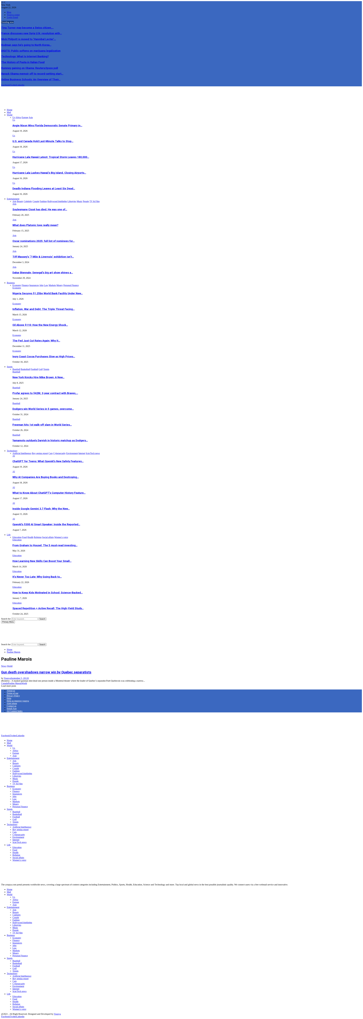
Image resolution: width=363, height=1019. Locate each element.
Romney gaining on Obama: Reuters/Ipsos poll (29, 68)
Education (17, 540)
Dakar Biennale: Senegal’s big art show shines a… (42, 272)
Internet (15, 840)
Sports (9, 366)
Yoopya (7, 678)
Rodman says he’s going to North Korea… (26, 45)
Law (14, 799)
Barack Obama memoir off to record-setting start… (32, 73)
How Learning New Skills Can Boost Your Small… (41, 561)
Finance (16, 791)
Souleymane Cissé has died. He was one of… (39, 209)
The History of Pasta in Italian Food (23, 62)
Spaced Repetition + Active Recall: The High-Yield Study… (48, 608)
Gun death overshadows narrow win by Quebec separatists (46, 672)
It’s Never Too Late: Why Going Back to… (37, 576)
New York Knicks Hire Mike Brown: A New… (38, 377)
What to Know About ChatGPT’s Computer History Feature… (49, 492)
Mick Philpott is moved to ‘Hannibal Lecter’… (28, 39)
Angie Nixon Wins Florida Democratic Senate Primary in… (47, 125)
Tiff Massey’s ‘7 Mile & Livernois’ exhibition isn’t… (43, 256)
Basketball (17, 814)
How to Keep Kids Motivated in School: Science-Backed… (47, 592)
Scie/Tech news (19, 842)
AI (13, 456)
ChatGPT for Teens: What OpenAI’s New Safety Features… (48, 461)
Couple (15, 768)
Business (11, 283)
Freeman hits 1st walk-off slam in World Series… (42, 424)
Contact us (11, 706)
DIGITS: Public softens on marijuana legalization (31, 50)
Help (9, 698)
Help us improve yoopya (18, 701)
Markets (16, 801)
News (3, 666)
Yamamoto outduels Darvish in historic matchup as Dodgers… (50, 440)
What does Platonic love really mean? (35, 225)
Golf (14, 819)
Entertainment (13, 199)
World (9, 115)
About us (11, 690)
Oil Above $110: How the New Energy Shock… (40, 325)
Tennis (15, 822)
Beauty (15, 763)
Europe (15, 753)
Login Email (12, 17)
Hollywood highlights (22, 773)
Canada (4, 683)
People (15, 781)
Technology (12, 451)
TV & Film (17, 783)
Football (16, 817)
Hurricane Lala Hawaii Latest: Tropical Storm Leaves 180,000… (50, 157)
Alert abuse (12, 703)
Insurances (17, 794)
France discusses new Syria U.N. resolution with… (31, 33)
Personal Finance (20, 806)
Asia (14, 755)
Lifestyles (16, 776)
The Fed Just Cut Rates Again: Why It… (36, 340)
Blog (9, 12)
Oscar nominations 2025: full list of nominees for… (43, 241)
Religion (16, 855)
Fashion (16, 771)
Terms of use (12, 693)
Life (8, 534)
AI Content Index (15, 711)
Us (13, 120)
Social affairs (18, 857)
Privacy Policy (13, 696)
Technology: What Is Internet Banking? (25, 56)
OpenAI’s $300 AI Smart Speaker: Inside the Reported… (46, 524)
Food (14, 850)
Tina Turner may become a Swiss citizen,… (27, 27)
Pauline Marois (14, 683)
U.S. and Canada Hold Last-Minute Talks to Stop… (42, 141)
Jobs (14, 796)
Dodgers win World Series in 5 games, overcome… (43, 408)
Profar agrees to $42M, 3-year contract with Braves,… (45, 393)
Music (15, 778)
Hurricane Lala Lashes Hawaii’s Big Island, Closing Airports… (49, 172)
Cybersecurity (18, 834)
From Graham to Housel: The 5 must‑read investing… (44, 545)
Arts (14, 204)
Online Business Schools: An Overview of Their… (31, 79)
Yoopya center (13, 15)
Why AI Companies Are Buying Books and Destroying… (45, 477)
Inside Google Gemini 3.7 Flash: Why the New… (41, 508)
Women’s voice (19, 860)
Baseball (16, 372)
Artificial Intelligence (21, 827)
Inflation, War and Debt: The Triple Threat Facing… (43, 309)
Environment (18, 837)
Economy (16, 288)
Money (15, 804)
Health (15, 852)
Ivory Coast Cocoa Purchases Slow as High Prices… (43, 356)
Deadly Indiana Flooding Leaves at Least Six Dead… (43, 188)
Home (9, 110)
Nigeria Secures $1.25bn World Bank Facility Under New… (47, 293)
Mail (9, 112)
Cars (14, 832)
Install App (12, 708)
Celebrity (16, 766)
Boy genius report (20, 829)
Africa (15, 750)
